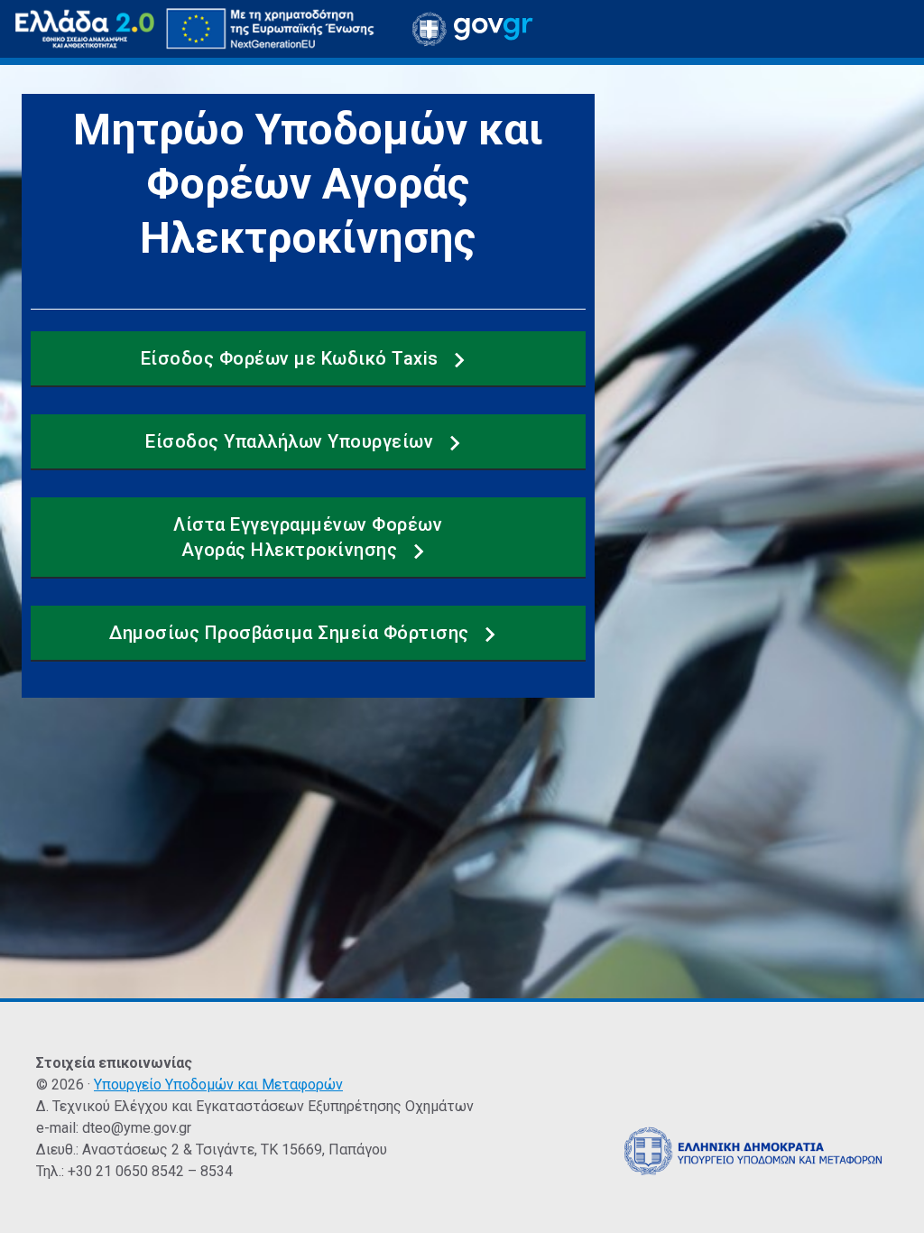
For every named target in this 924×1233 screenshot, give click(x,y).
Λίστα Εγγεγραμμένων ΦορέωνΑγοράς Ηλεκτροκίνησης (307, 537)
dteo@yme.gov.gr (136, 1127)
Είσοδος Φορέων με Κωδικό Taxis (292, 358)
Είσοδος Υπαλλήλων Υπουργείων (292, 441)
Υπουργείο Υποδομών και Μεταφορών (218, 1084)
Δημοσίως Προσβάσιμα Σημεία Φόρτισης (291, 633)
